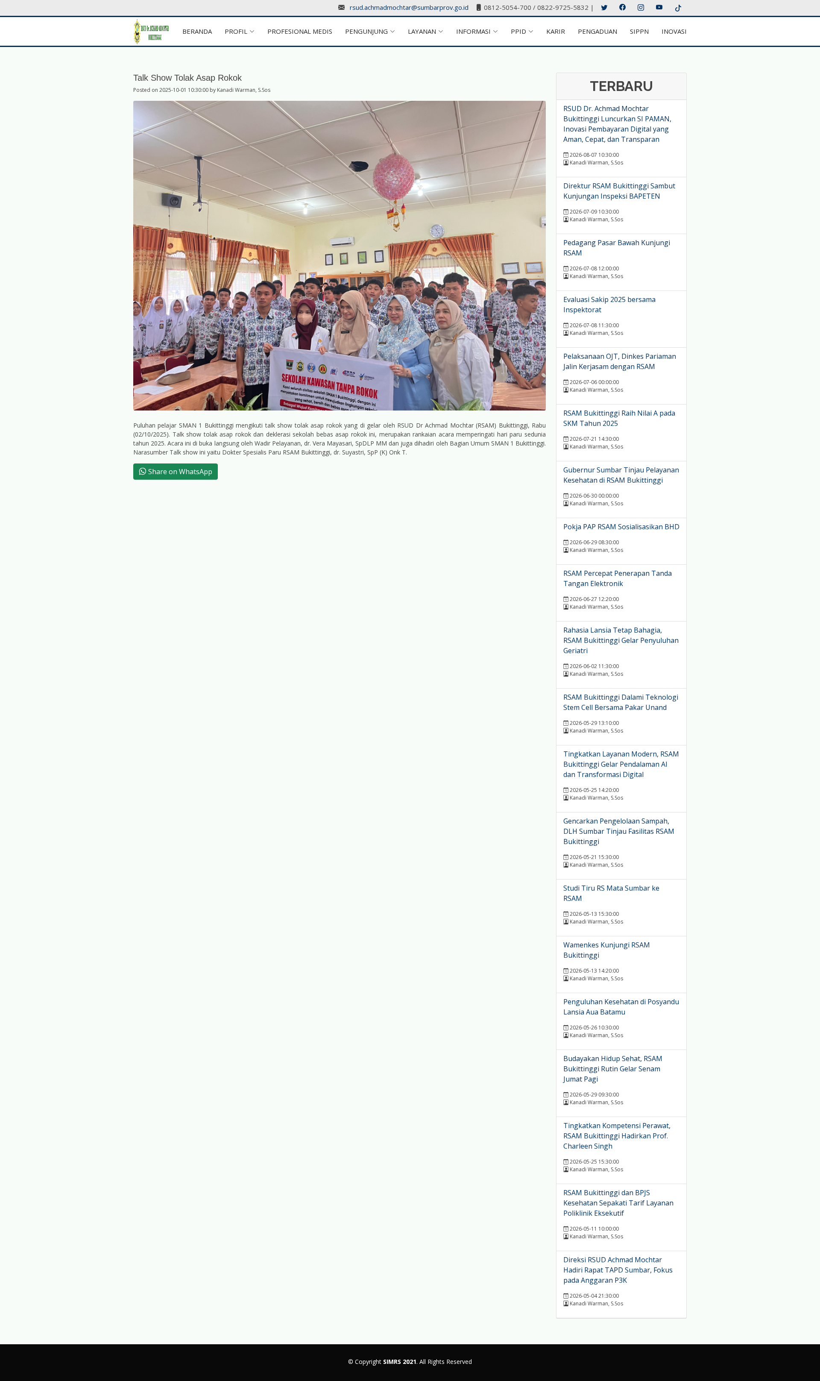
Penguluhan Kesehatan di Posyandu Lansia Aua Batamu (621, 1007)
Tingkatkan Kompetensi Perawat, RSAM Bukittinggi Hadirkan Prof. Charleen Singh (617, 1136)
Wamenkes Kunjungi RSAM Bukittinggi (606, 950)
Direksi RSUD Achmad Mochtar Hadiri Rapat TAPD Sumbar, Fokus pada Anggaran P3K (618, 1270)
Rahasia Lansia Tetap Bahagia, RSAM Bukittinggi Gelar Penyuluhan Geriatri (621, 640)
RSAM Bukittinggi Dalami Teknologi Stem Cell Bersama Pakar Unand (620, 702)
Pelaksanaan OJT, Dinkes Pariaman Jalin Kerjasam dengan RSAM (619, 361)
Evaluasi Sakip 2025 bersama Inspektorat (609, 304)
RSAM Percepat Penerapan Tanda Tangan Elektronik (617, 578)
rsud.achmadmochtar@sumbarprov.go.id (409, 7)
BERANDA (197, 31)
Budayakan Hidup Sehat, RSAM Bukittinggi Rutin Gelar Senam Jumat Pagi (612, 1069)
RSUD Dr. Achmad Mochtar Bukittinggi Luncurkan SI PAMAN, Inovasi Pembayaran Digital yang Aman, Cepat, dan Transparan (617, 124)
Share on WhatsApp (179, 471)
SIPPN (639, 31)
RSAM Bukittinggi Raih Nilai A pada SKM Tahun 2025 (619, 418)
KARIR (555, 31)
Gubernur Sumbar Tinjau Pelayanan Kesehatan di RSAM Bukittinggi (621, 475)
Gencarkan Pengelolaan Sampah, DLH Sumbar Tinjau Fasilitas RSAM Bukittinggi (618, 831)
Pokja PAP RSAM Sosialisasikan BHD (621, 526)
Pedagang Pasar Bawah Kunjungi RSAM (616, 248)
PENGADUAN (597, 31)
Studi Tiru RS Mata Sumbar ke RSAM (611, 893)
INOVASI (674, 31)
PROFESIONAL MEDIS (299, 31)
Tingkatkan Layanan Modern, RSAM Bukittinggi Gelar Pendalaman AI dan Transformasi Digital (621, 764)
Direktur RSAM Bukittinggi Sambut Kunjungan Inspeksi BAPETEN (619, 191)
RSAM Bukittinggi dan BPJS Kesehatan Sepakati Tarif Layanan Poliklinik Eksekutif (618, 1203)
